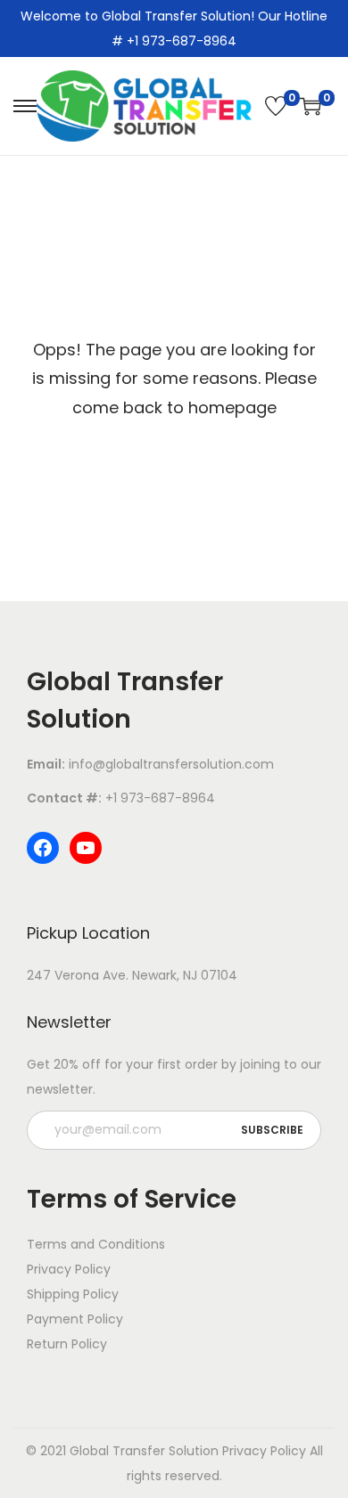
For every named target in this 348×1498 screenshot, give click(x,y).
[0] (275, 106)
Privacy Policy (264, 1451)
